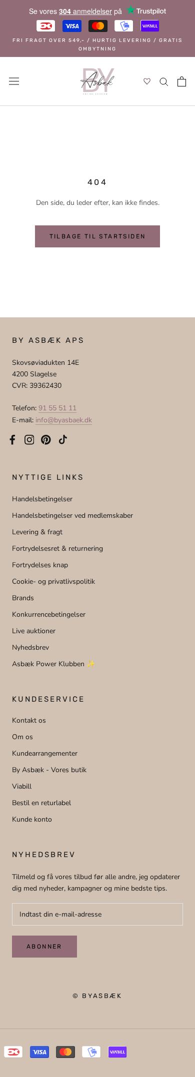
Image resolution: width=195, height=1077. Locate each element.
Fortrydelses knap (40, 565)
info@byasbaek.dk (64, 420)
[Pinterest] (46, 439)
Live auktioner (34, 631)
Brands (23, 598)
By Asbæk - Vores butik (49, 770)
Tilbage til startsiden (98, 236)
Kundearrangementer (45, 753)
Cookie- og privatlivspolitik (53, 581)
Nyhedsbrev (30, 647)
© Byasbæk (97, 996)
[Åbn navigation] (14, 81)
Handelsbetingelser (42, 499)
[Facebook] (13, 439)
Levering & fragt (37, 532)
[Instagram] (29, 439)
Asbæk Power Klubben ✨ (53, 664)
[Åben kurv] (182, 81)
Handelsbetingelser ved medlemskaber (72, 515)
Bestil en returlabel (41, 803)
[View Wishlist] (147, 81)
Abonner (44, 946)
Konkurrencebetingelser (49, 614)
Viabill (22, 786)
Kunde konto (32, 819)
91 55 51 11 (57, 408)
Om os (22, 737)
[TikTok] (63, 439)
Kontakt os (29, 720)
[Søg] (164, 81)
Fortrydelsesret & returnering (57, 548)
